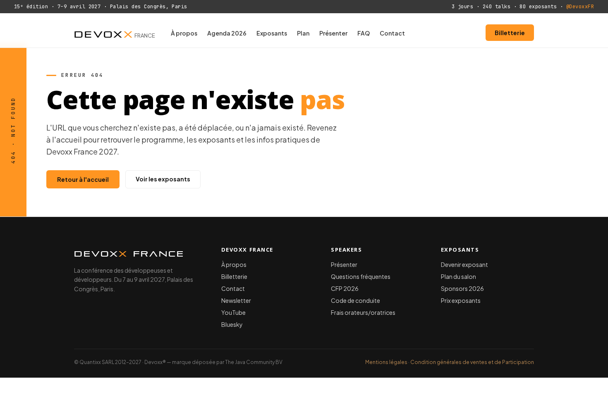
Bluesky (232, 324)
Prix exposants (461, 300)
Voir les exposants (163, 179)
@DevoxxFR (580, 6)
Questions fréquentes (360, 276)
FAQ (363, 33)
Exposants (271, 33)
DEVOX (114, 32)
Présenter (333, 33)
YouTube (233, 312)
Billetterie (510, 32)
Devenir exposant (464, 264)
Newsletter (236, 300)
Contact (392, 33)
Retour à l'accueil (83, 179)
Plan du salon (458, 276)
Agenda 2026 (227, 33)
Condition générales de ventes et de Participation (472, 362)
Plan (303, 33)
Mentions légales (386, 362)
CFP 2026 (345, 288)
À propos (184, 33)
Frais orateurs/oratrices (363, 312)
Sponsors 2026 (462, 288)
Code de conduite (355, 300)
